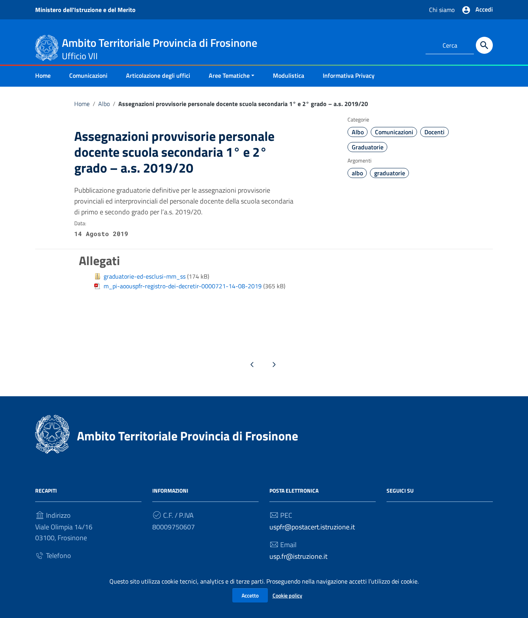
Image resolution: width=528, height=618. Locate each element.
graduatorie (389, 173)
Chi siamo (442, 9)
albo (357, 173)
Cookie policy (287, 595)
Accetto (250, 595)
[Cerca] (484, 45)
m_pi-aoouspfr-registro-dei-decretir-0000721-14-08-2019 (183, 286)
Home (43, 75)
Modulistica (288, 75)
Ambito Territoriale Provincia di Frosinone (187, 435)
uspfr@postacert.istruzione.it (312, 527)
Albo (104, 103)
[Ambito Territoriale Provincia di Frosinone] (46, 47)
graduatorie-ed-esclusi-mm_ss (145, 276)
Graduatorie (367, 147)
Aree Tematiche (229, 75)
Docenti (434, 132)
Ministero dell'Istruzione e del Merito (85, 9)
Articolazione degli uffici (158, 75)
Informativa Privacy (349, 75)
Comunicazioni (88, 75)
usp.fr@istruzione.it (298, 556)
